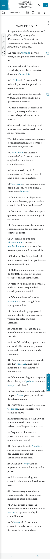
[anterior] (12, 556)
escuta (11, 512)
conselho (21, 364)
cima (20, 395)
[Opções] (44, 13)
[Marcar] (3, 42)
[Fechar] (3, 36)
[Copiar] (3, 48)
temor (17, 522)
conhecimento (16, 246)
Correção (16, 184)
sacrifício (18, 152)
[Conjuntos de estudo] (27, 13)
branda (26, 52)
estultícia (25, 74)
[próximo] (37, 556)
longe (26, 463)
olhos (17, 80)
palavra (30, 381)
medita (36, 446)
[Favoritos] (33, 13)
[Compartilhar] (3, 52)
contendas (13, 301)
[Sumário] (3, 13)
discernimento (16, 242)
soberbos (13, 409)
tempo (11, 385)
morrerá (25, 191)
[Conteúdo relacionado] (38, 13)
